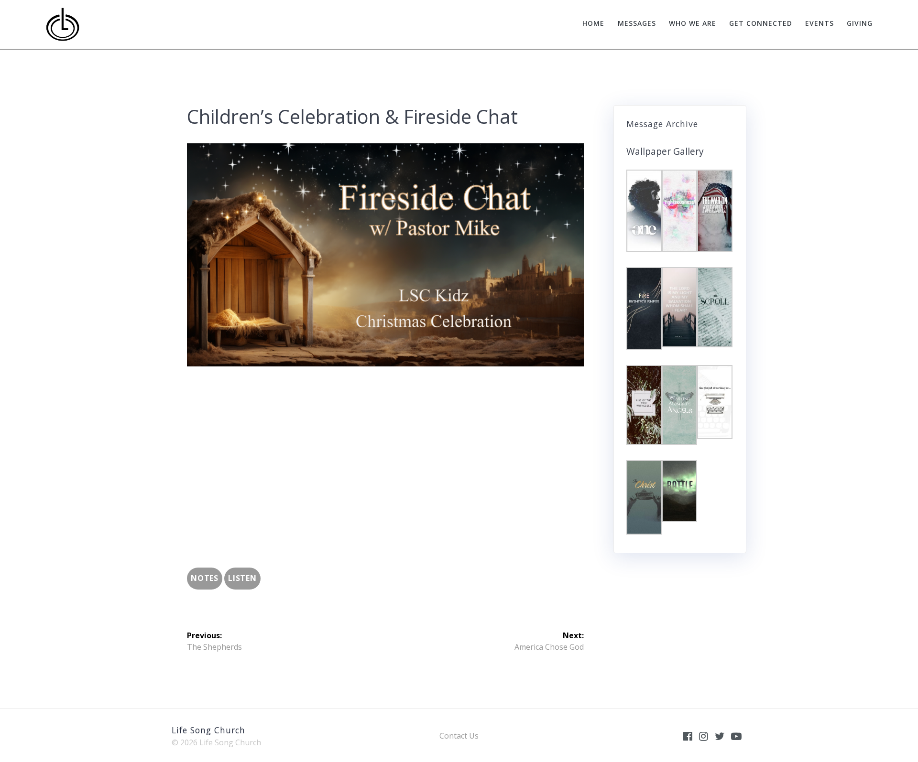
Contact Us (459, 735)
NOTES (205, 578)
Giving (860, 23)
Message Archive (662, 123)
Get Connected (760, 23)
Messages (637, 23)
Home (593, 23)
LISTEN (242, 578)
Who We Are (692, 23)
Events (819, 23)
